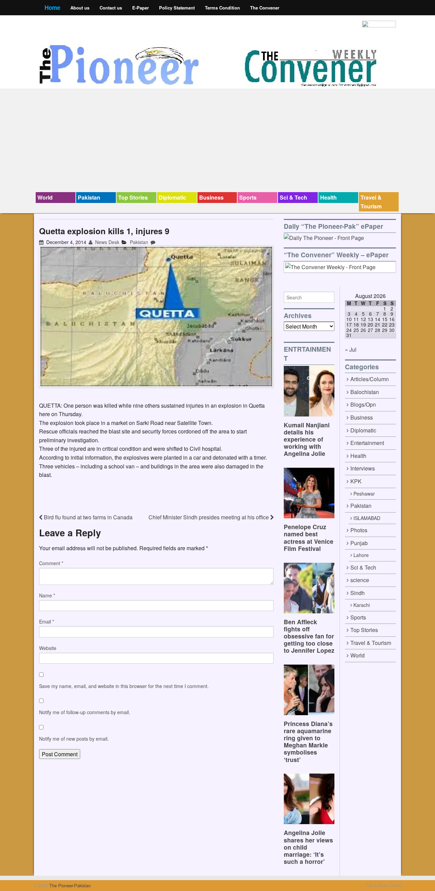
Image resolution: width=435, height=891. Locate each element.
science (359, 580)
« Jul (350, 349)
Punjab (359, 543)
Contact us (111, 7)
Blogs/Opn (363, 404)
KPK (356, 481)
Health (328, 197)
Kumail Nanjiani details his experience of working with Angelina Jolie (307, 439)
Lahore (361, 555)
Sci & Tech (293, 197)
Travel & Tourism (371, 201)
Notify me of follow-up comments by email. (84, 712)
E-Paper (140, 7)
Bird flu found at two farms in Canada (87, 517)
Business (211, 197)
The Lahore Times (383, 885)
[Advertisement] (217, 141)
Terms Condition (222, 7)
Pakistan (89, 197)
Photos (358, 530)
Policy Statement (177, 7)
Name (47, 595)
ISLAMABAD (366, 518)
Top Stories (133, 197)
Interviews (362, 468)
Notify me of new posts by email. (74, 738)
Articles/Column (369, 379)
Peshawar (364, 493)
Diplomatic (172, 197)
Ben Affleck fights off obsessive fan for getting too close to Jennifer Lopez (309, 635)
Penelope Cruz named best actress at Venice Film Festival (308, 537)
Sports (248, 197)
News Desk (106, 242)
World (45, 197)
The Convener (264, 7)
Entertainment (367, 443)
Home (52, 7)
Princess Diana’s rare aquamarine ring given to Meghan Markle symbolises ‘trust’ (308, 741)
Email (46, 621)
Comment (51, 563)
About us (79, 7)
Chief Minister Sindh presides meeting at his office (209, 517)
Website (47, 648)
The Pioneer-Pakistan (69, 885)
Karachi (361, 604)
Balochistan (364, 392)
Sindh (357, 593)
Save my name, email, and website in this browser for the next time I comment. (124, 686)
